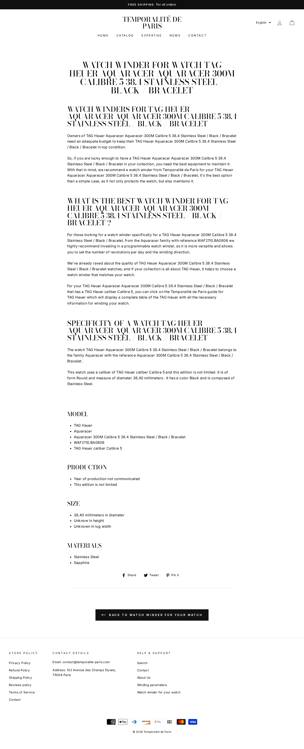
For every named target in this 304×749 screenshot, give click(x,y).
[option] (152, 4)
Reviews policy (20, 685)
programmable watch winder (149, 246)
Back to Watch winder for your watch (155, 615)
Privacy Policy (20, 663)
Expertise (152, 35)
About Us (144, 677)
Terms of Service (22, 692)
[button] (263, 22)
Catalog (125, 35)
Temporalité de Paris (152, 22)
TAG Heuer (76, 297)
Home (103, 35)
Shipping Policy (20, 677)
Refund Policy (19, 670)
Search (142, 663)
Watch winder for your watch (159, 692)
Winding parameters (152, 685)
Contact (197, 35)
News (175, 35)
